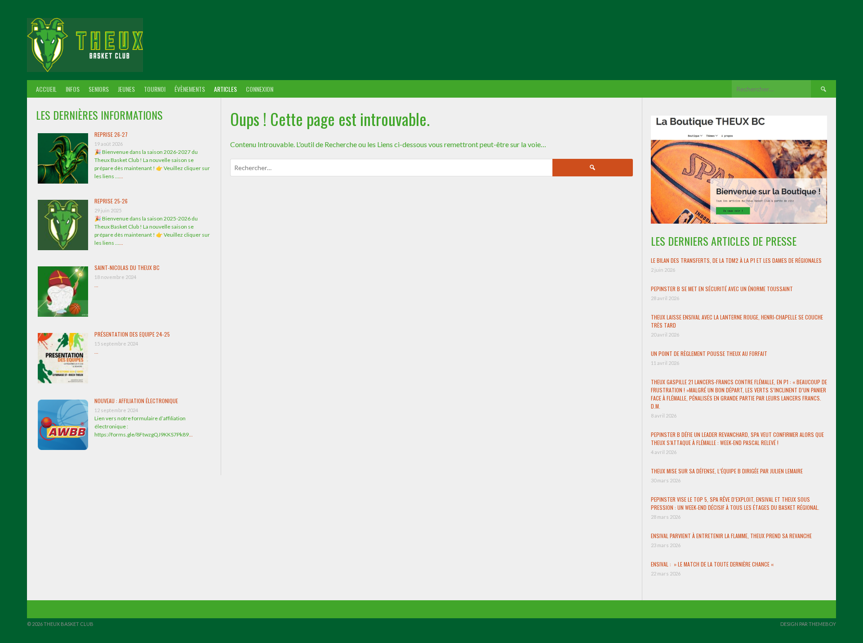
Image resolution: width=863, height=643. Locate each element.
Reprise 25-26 (111, 201)
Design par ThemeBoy (808, 624)
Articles (225, 89)
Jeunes (126, 89)
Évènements (189, 89)
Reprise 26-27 (111, 134)
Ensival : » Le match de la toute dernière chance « (713, 564)
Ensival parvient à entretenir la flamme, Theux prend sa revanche (731, 536)
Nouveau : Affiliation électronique (136, 401)
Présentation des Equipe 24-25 (132, 334)
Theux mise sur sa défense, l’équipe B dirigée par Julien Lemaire (727, 471)
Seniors (99, 89)
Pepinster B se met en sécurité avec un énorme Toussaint (722, 288)
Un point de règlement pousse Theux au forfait (709, 353)
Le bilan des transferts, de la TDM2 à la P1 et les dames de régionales (736, 260)
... (121, 176)
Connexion (259, 89)
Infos (73, 89)
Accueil (46, 89)
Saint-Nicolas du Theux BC (127, 267)
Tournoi (154, 89)
